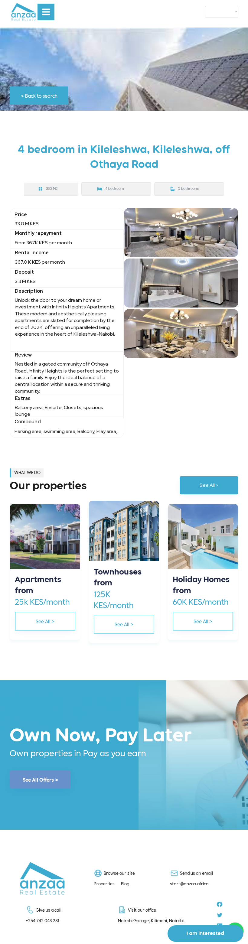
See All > (209, 485)
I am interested (205, 933)
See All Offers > (40, 779)
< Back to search (39, 95)
